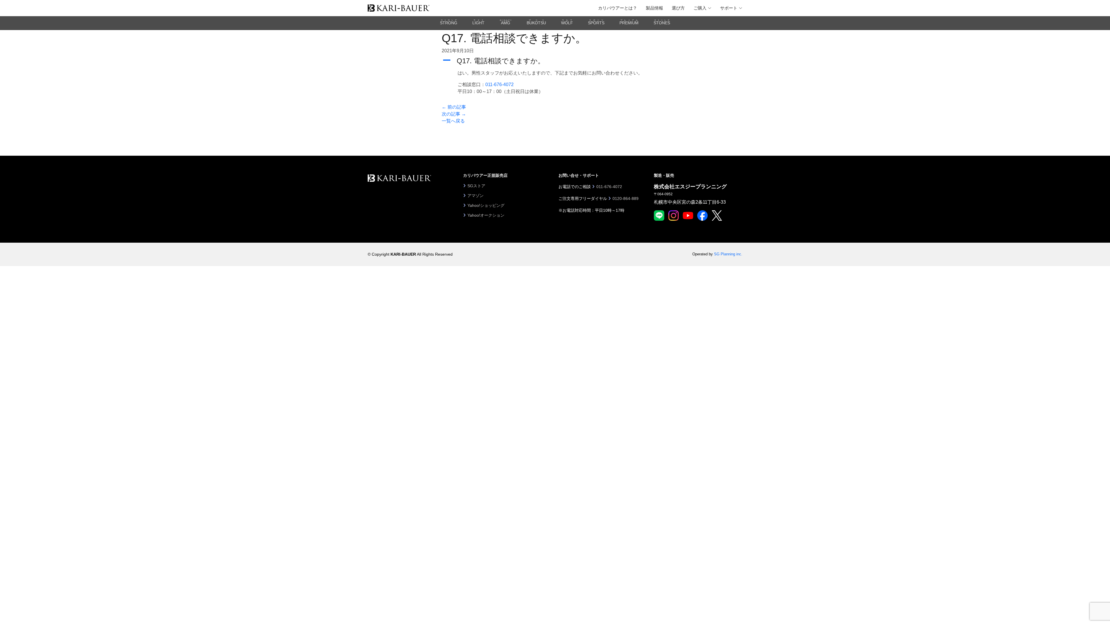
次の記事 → (454, 114)
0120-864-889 (626, 198)
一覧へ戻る (453, 120)
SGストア (476, 186)
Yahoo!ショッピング (485, 205)
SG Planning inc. (728, 254)
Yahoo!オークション (485, 215)
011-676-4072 (499, 84)
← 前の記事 (454, 107)
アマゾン (475, 196)
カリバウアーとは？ (617, 7)
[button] (555, 61)
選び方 (678, 7)
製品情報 (654, 7)
